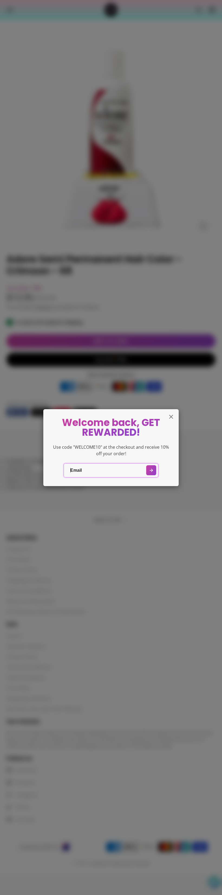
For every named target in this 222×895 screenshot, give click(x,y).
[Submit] (151, 470)
